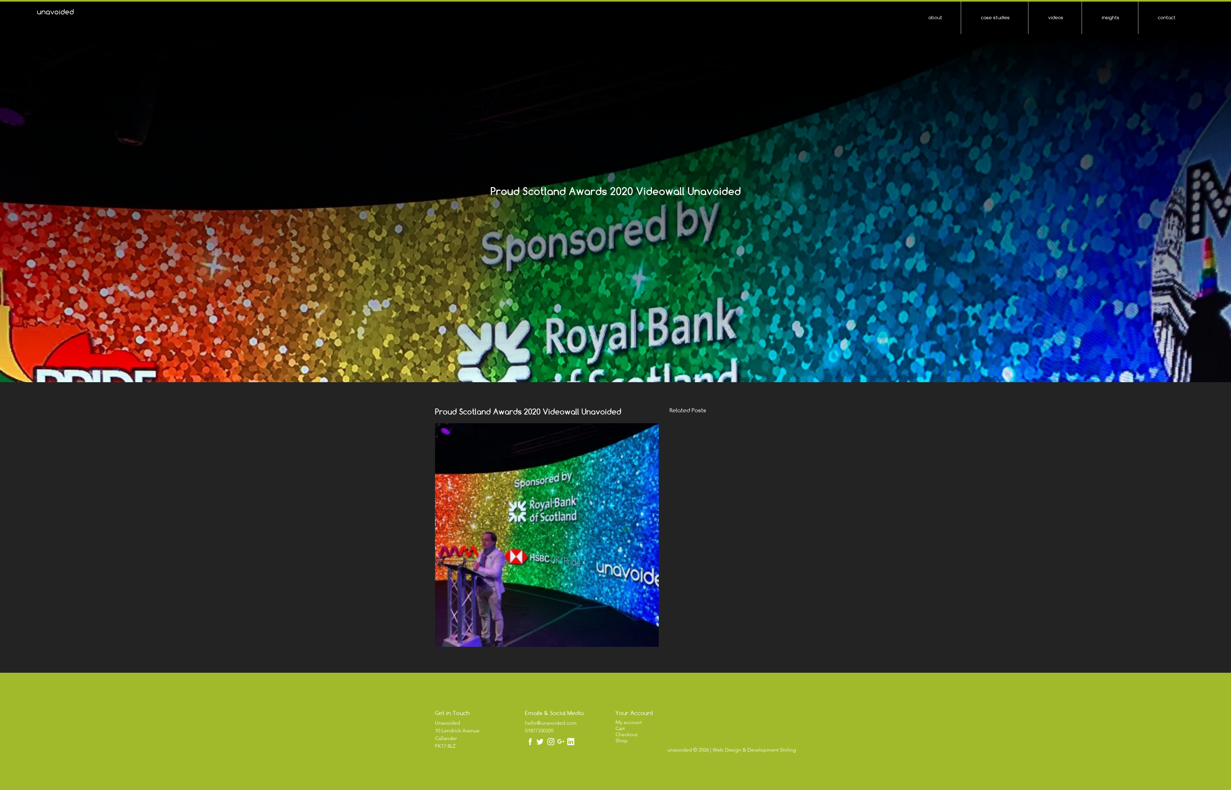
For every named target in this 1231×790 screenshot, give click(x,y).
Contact (1167, 17)
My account (629, 722)
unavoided (55, 12)
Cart (620, 728)
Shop (622, 740)
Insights (1110, 17)
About (935, 17)
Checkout (627, 734)
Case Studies (995, 17)
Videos (1055, 17)
